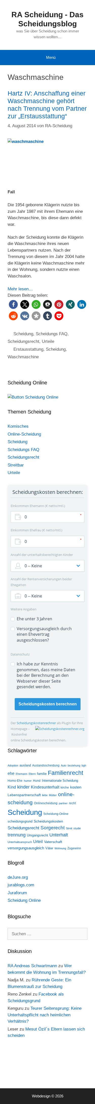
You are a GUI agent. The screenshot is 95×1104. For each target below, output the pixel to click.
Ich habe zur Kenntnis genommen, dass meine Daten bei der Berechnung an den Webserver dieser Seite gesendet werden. (46, 675)
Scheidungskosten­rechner (37, 723)
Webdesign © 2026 (47, 1096)
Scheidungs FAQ (51, 333)
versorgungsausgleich (26, 848)
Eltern (32, 773)
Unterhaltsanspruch (20, 842)
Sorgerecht (53, 827)
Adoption (13, 765)
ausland (25, 765)
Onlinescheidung (46, 803)
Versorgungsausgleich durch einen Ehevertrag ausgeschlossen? (44, 634)
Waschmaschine (23, 356)
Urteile (48, 341)
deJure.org (18, 877)
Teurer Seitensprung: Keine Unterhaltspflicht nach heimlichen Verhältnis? (45, 1015)
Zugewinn (74, 848)
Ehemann (21, 773)
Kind (12, 787)
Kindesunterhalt (45, 787)
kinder (23, 787)
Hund (37, 780)
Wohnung (60, 848)
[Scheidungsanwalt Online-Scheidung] (33, 397)
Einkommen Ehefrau (36, 530)
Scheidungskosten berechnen (47, 704)
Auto (63, 765)
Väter (49, 848)
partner (63, 803)
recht (72, 803)
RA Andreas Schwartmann (32, 965)
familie (42, 774)
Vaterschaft (53, 842)
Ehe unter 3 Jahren (34, 619)
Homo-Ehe (15, 780)
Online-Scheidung (24, 434)
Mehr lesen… (20, 289)
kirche (65, 787)
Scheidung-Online (55, 814)
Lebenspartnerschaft (24, 795)
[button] (13, 304)
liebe (45, 795)
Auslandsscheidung (46, 765)
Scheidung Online (24, 900)
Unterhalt (58, 834)
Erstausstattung (28, 349)
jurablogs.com (21, 885)
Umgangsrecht (37, 835)
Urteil (38, 841)
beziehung (74, 765)
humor (28, 780)
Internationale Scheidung (60, 780)
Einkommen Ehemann (37, 505)
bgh (84, 765)
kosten (75, 787)
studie (77, 828)
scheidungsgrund (20, 821)
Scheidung (23, 333)
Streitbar (16, 465)
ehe (11, 773)
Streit (69, 828)
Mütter (53, 795)
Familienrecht (65, 773)
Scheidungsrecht (23, 341)
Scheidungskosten (48, 821)
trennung (17, 834)
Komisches (18, 426)
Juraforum (17, 892)
